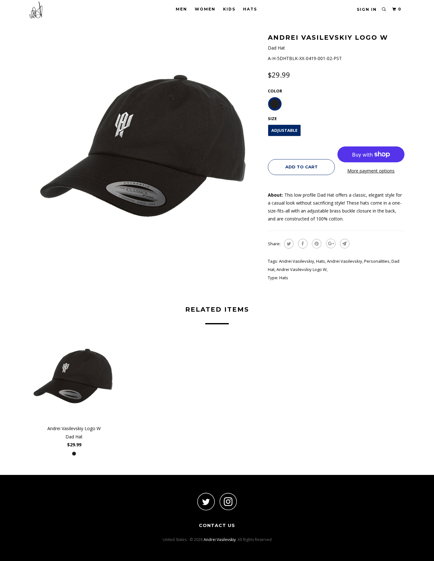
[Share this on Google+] (330, 243)
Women (205, 9)
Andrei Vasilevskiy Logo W (301, 269)
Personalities (377, 261)
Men (181, 9)
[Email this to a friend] (343, 243)
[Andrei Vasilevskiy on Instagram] (228, 501)
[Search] (384, 9)
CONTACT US (217, 525)
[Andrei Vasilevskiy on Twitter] (205, 501)
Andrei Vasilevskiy (296, 261)
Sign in (367, 9)
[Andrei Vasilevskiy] (62, 10)
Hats (250, 9)
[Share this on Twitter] (288, 243)
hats (320, 261)
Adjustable (284, 130)
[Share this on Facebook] (302, 243)
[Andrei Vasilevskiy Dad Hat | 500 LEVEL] (145, 148)
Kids (229, 9)
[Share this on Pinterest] (316, 243)
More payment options (371, 171)
